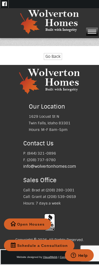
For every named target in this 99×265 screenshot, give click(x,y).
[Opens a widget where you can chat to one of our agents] (79, 255)
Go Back (52, 56)
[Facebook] (5, 4)
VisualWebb (50, 257)
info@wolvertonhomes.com (49, 166)
